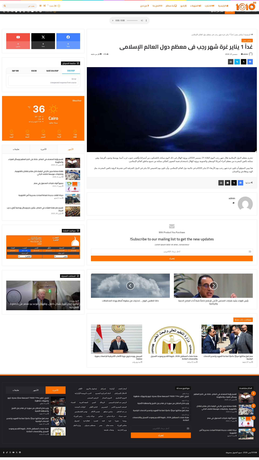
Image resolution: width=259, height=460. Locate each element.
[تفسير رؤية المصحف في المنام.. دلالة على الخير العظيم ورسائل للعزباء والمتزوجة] (72, 163)
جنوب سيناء (123, 416)
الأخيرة (44, 149)
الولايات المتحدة (80, 407)
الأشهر (71, 149)
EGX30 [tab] (34, 71)
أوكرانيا (112, 389)
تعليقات (16, 149)
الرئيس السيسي (92, 398)
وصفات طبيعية (109, 430)
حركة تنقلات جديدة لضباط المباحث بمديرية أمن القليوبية (40, 195)
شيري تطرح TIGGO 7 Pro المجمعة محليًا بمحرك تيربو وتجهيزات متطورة (28, 399)
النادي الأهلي (93, 407)
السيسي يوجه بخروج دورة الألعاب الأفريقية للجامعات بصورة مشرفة (118, 357)
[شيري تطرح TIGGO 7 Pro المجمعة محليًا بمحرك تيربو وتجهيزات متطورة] (58, 401)
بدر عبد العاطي (122, 412)
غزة (110, 421)
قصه (103, 421)
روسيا (125, 421)
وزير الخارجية (122, 430)
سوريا (117, 421)
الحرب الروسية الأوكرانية (83, 393)
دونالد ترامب (90, 416)
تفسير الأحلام (95, 412)
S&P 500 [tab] (15, 71)
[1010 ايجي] (246, 5)
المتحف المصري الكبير (119, 407)
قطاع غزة (86, 421)
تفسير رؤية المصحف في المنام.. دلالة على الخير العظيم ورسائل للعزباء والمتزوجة (35, 160)
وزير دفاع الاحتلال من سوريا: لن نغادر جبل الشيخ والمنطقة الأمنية (30, 409)
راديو (182, 6)
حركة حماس (111, 416)
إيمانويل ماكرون (91, 389)
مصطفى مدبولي (90, 425)
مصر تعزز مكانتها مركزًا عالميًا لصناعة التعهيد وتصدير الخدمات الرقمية (228, 357)
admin (245, 54)
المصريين (104, 407)
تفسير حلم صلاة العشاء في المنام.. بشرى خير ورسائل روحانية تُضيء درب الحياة (35, 209)
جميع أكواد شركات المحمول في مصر (48, 183)
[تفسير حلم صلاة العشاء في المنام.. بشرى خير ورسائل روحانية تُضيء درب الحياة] (72, 211)
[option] (43, 295)
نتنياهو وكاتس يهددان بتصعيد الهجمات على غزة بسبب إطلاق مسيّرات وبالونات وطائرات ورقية (43, 305)
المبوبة (195, 6)
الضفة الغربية (83, 402)
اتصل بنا (156, 6)
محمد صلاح (109, 425)
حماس (100, 416)
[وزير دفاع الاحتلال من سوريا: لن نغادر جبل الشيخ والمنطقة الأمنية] (58, 411)
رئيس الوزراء (78, 416)
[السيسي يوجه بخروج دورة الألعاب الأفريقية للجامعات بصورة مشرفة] (116, 339)
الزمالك (102, 402)
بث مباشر (170, 6)
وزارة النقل (77, 425)
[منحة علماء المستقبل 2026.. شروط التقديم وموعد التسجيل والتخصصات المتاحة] (171, 339)
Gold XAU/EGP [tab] (52, 71)
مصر (100, 425)
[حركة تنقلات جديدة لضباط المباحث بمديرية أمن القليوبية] (72, 199)
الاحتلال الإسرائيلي (120, 393)
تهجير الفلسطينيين (81, 412)
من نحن (143, 6)
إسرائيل (103, 389)
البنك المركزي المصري (103, 393)
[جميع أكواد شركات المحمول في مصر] (72, 187)
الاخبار (209, 6)
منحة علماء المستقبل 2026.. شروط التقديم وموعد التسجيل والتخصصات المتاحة (174, 357)
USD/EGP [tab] (71, 70)
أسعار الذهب (122, 389)
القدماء (73, 402)
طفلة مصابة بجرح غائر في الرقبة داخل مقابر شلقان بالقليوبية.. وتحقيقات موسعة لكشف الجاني (38, 172)
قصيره (96, 421)
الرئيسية (222, 6)
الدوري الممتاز (107, 398)
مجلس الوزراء (122, 425)
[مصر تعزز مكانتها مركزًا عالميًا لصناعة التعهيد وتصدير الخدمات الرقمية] (227, 339)
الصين (94, 402)
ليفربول (76, 421)
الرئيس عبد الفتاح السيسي (118, 402)
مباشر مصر (239, 34)
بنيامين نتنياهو (108, 412)
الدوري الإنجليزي (121, 398)
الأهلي (80, 389)
